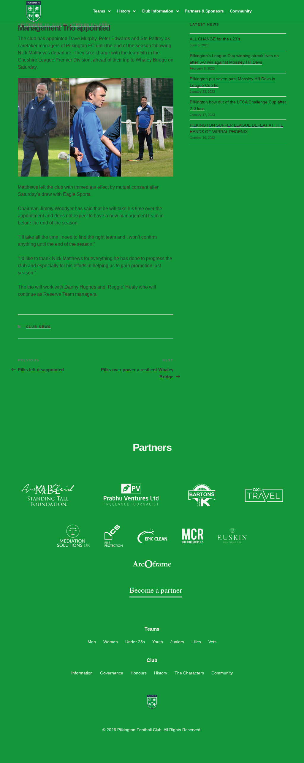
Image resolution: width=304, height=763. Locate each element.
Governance (111, 673)
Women (110, 641)
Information (82, 673)
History (123, 11)
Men (92, 641)
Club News (38, 326)
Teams (99, 11)
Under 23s (135, 641)
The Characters (189, 673)
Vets (212, 641)
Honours (139, 673)
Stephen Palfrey (90, 24)
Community (241, 11)
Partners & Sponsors (204, 11)
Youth (157, 641)
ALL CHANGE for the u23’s (215, 39)
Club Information (157, 11)
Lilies (196, 641)
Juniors (177, 641)
